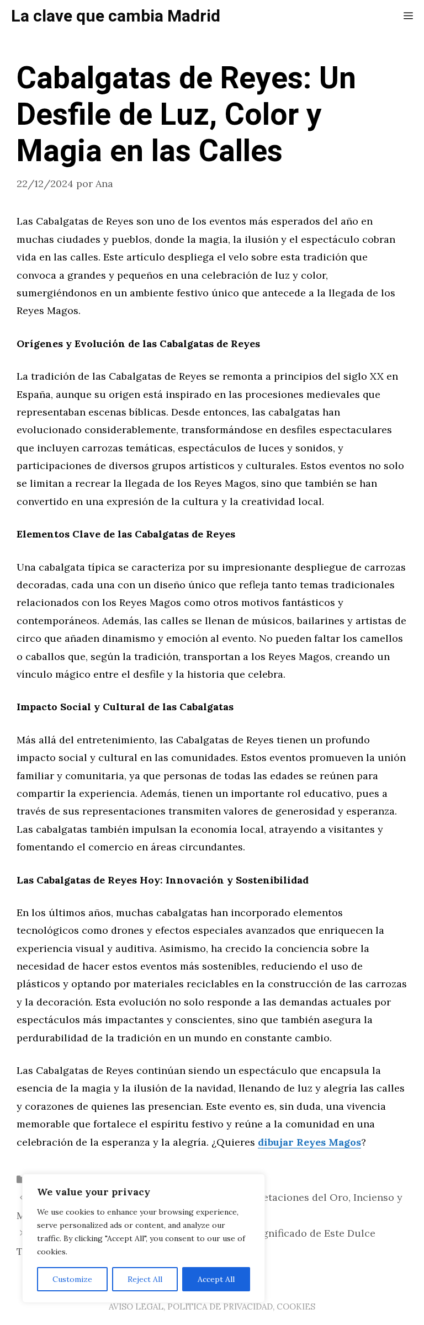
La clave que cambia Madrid (115, 16)
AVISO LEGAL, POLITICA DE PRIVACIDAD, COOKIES (212, 1306)
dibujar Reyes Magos (309, 1142)
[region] (143, 1238)
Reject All (145, 1279)
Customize (72, 1279)
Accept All (216, 1279)
